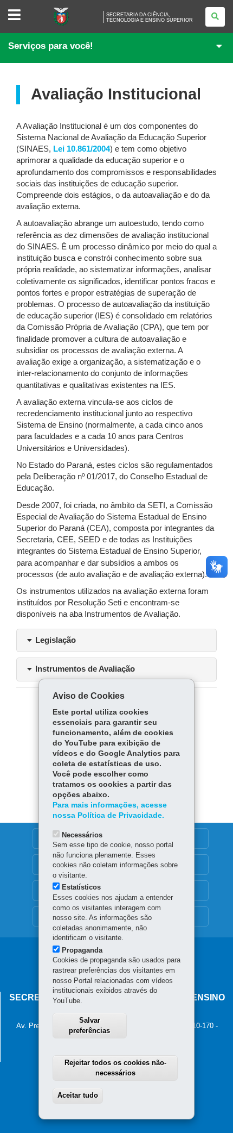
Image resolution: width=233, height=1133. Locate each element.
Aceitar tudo (77, 1095)
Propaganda (82, 950)
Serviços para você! (50, 46)
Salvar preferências (89, 1025)
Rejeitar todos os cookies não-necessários (115, 1068)
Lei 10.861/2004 (81, 149)
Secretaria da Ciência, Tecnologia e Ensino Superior (149, 17)
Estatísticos (81, 887)
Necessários (82, 835)
